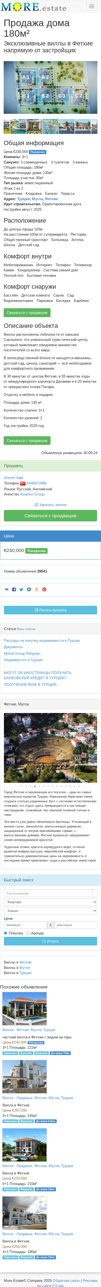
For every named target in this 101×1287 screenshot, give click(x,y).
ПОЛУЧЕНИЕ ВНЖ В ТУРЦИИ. (30, 684)
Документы (13, 647)
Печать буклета (52, 610)
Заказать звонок (52, 505)
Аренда (37, 933)
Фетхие (51, 199)
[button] (93, 61)
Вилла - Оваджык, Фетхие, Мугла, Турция (37, 1098)
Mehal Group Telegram (22, 653)
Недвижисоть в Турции (23, 660)
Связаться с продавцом (27, 312)
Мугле (24, 967)
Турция (23, 199)
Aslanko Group (32, 494)
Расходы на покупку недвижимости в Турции (42, 640)
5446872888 (36, 483)
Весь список (26, 629)
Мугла (37, 199)
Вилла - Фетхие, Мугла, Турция (28, 1030)
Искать (52, 941)
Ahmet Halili (13, 478)
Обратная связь (66, 1280)
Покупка (16, 933)
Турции (25, 973)
